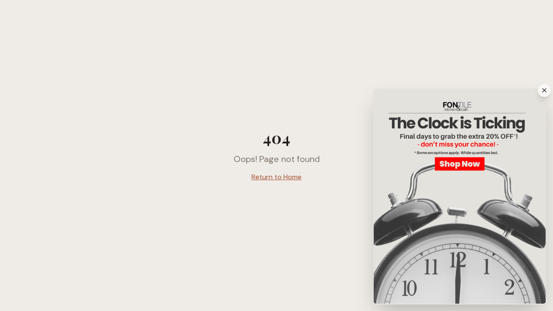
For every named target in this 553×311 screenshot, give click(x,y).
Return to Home (276, 176)
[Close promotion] (544, 90)
